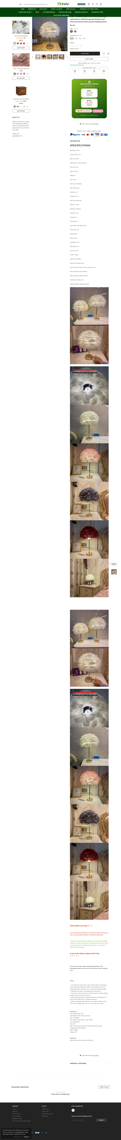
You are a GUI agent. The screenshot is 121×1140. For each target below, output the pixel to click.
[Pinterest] (75, 579)
